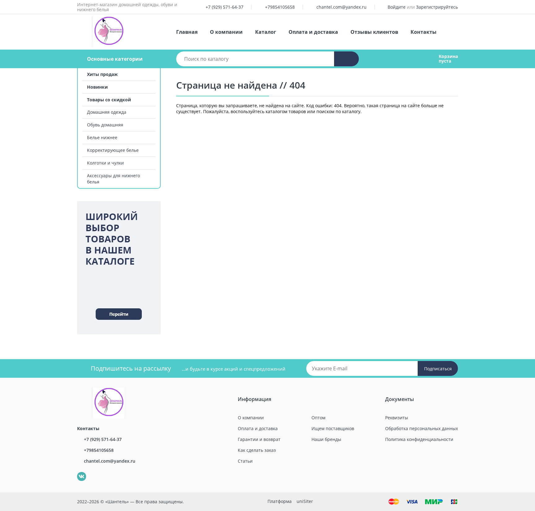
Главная (187, 32)
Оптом (318, 418)
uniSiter (305, 501)
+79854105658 (280, 7)
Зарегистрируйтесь (437, 7)
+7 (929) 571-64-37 (224, 7)
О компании (226, 32)
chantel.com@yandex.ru (341, 7)
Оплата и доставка (313, 32)
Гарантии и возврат (259, 439)
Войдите (397, 7)
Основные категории (115, 58)
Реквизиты (396, 418)
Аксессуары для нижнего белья (113, 179)
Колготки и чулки (105, 163)
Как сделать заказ (257, 450)
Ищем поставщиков (332, 428)
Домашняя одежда (106, 112)
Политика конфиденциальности (419, 439)
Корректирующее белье (113, 150)
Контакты (424, 32)
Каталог (265, 32)
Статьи (245, 461)
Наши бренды (326, 439)
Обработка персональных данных (421, 428)
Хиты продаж (102, 74)
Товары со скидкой (109, 100)
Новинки (97, 87)
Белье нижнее (102, 137)
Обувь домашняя (105, 125)
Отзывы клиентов (374, 32)
